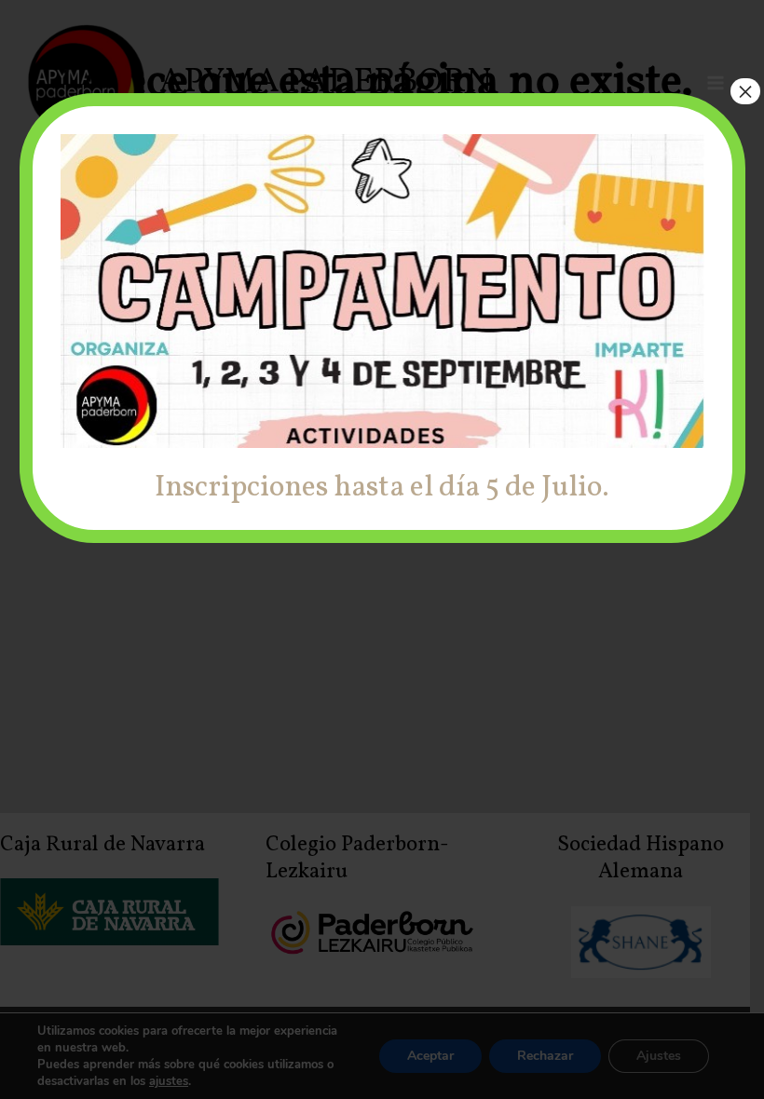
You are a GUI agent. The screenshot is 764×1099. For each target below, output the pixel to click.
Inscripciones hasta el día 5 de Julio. (382, 488)
